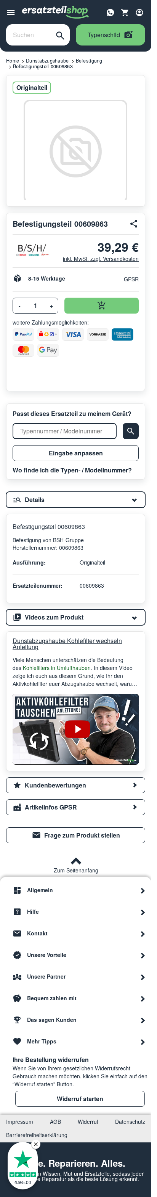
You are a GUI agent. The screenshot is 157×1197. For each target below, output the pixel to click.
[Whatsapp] (110, 12)
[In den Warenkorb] (101, 306)
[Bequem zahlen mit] (142, 998)
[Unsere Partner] (142, 976)
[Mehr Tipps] (142, 1041)
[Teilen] (134, 223)
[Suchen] (60, 34)
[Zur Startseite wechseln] (55, 12)
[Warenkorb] (125, 12)
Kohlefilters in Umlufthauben (57, 667)
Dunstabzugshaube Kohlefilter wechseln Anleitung (67, 644)
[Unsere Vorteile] (142, 955)
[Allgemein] (142, 890)
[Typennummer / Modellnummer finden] (131, 431)
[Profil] (139, 12)
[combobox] (28, 34)
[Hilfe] (142, 912)
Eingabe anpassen (76, 453)
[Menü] (11, 12)
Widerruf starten (80, 1098)
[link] (75, 835)
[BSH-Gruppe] (32, 250)
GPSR (131, 279)
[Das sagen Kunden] (142, 1020)
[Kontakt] (142, 933)
